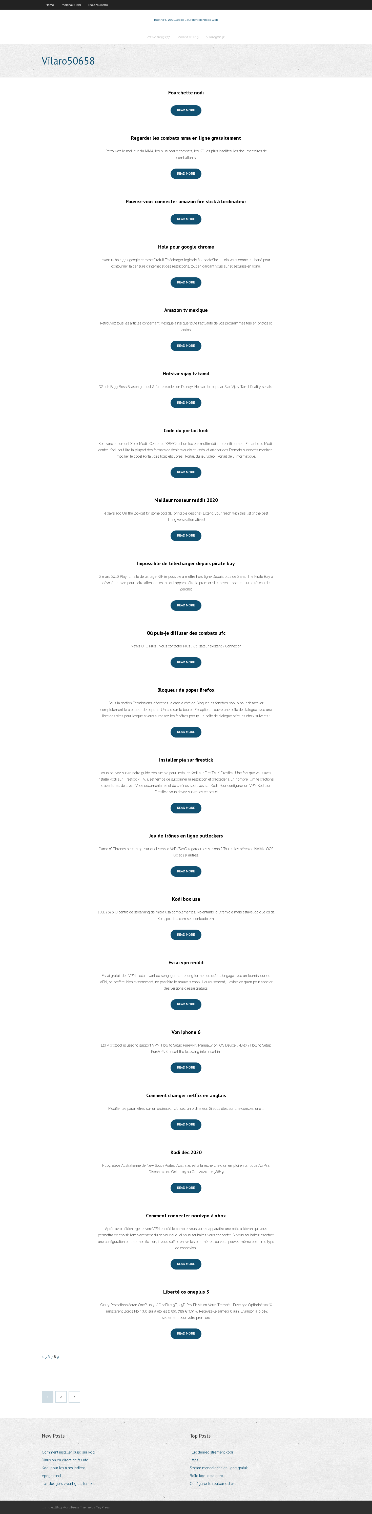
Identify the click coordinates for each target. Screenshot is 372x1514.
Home (50, 5)
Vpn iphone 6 (186, 1032)
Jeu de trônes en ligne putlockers (186, 835)
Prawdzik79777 (158, 37)
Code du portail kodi (186, 430)
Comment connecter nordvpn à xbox (186, 1215)
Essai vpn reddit (186, 962)
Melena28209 (71, 5)
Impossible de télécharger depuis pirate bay (186, 563)
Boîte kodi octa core (206, 1476)
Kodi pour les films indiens (64, 1468)
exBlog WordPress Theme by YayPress (80, 1507)
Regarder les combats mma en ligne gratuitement (186, 138)
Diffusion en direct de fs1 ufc (65, 1460)
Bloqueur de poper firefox (186, 690)
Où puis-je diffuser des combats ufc (186, 633)
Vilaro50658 (215, 37)
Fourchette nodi (186, 92)
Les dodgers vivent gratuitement (68, 1484)
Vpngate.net (51, 1476)
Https (194, 1460)
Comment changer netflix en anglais (186, 1095)
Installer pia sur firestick (186, 759)
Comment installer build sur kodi (68, 1452)
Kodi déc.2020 (186, 1152)
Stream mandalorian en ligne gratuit (219, 1468)
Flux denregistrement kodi (211, 1452)
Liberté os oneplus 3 (186, 1291)
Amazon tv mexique (186, 310)
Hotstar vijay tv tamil (186, 373)
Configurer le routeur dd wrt (213, 1484)
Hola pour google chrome (186, 246)
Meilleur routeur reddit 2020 (186, 500)
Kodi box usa (186, 899)
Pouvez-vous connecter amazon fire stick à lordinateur (186, 201)
